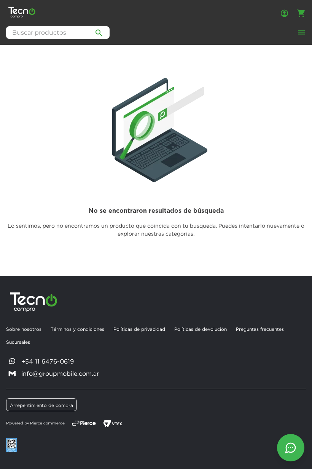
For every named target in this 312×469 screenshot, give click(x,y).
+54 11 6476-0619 (47, 361)
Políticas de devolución (200, 329)
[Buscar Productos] (98, 32)
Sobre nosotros (23, 329)
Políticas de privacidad (139, 329)
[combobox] (58, 32)
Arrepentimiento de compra (41, 405)
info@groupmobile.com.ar (60, 373)
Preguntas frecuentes (260, 329)
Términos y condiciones (77, 329)
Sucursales (18, 342)
